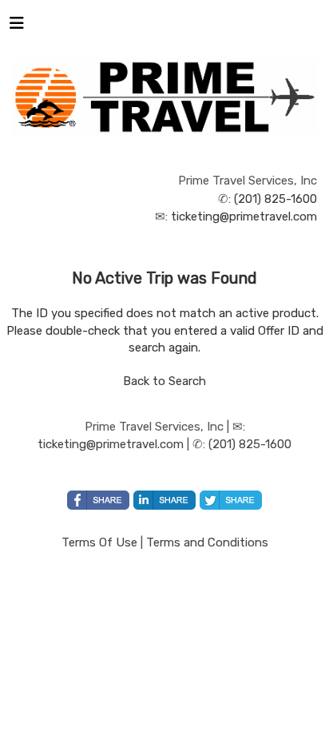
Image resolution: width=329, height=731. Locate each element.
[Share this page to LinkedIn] (164, 500)
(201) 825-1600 (275, 199)
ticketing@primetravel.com (244, 216)
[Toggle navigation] (17, 27)
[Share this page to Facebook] (98, 500)
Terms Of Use (99, 542)
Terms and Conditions (207, 542)
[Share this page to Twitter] (231, 500)
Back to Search (164, 381)
